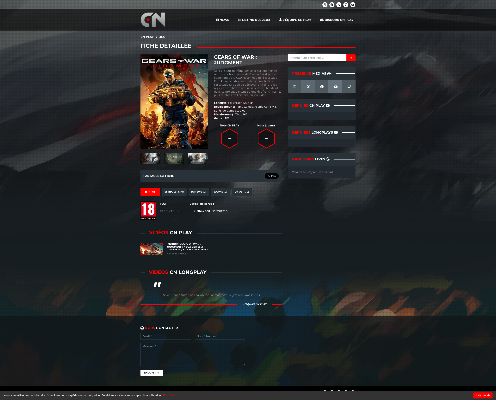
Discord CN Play (338, 20)
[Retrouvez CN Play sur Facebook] (331, 4)
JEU (162, 37)
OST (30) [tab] (243, 191)
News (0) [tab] (200, 191)
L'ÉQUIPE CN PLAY (296, 20)
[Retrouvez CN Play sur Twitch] (345, 4)
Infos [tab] (151, 191)
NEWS (224, 20)
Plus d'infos (170, 395)
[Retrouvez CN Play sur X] (338, 4)
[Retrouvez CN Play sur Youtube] (352, 4)
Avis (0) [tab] (222, 191)
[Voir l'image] (150, 158)
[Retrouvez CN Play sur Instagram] (324, 4)
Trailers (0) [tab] (175, 191)
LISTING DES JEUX (255, 20)
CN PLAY (147, 37)
